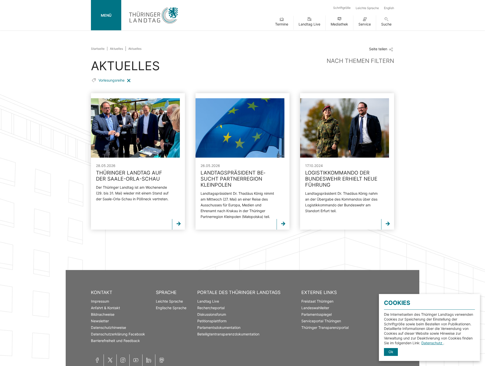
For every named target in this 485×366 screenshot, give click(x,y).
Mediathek (339, 24)
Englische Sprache (171, 308)
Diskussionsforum (211, 314)
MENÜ (106, 15)
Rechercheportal (211, 308)
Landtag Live (309, 24)
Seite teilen (378, 49)
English (389, 8)
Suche (386, 24)
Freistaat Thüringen (317, 301)
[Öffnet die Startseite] (153, 24)
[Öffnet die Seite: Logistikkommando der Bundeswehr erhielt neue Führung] (344, 128)
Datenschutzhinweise (108, 327)
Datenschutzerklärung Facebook (118, 334)
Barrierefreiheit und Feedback (115, 340)
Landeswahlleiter (315, 308)
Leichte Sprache (367, 8)
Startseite (98, 49)
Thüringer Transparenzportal (325, 327)
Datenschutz (432, 343)
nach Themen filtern (360, 60)
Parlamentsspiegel (316, 314)
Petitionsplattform (212, 321)
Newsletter (100, 321)
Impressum (100, 301)
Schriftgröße (342, 8)
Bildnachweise (102, 314)
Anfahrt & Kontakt (105, 308)
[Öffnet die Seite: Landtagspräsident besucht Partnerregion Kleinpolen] (240, 128)
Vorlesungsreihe (112, 80)
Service (364, 24)
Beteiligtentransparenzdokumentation (228, 334)
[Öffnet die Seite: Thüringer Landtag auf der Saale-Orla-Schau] (135, 128)
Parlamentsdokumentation (218, 327)
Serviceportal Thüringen (321, 321)
